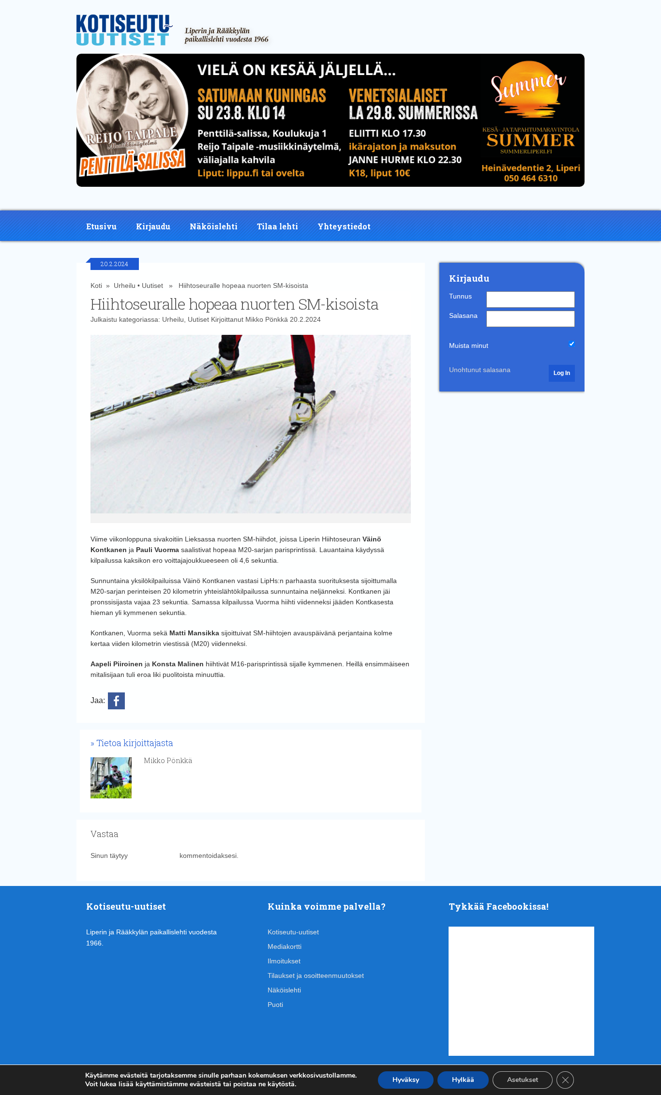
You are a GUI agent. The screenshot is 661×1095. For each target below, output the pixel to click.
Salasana (463, 315)
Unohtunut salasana (480, 370)
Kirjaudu (153, 226)
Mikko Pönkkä (266, 319)
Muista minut (468, 345)
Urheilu (124, 285)
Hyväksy (405, 1079)
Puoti (275, 1004)
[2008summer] (330, 189)
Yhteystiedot (344, 226)
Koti (96, 285)
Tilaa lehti (277, 226)
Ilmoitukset (284, 961)
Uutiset (152, 285)
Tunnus (460, 296)
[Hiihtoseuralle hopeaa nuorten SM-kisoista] (250, 429)
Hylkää (463, 1079)
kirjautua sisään (154, 855)
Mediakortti (284, 946)
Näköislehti (214, 226)
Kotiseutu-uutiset (293, 932)
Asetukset (522, 1079)
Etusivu (101, 226)
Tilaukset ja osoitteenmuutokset (316, 975)
